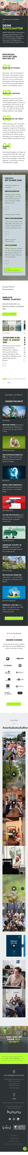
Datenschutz (14, 1141)
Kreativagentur (12, 191)
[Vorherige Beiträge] (3, 383)
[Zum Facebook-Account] (10, 1119)
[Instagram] (14, 1119)
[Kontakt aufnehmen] (25, 1149)
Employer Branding (14, 218)
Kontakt (14, 1135)
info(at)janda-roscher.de (14, 1081)
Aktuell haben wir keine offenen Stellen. (14, 1103)
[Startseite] (2, 4)
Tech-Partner (11, 245)
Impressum (14, 1138)
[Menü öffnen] (25, 3)
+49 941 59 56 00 (14, 1088)
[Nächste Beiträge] (8, 383)
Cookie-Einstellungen (14, 1144)
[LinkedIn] (18, 1119)
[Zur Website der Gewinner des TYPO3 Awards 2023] (6, 1127)
